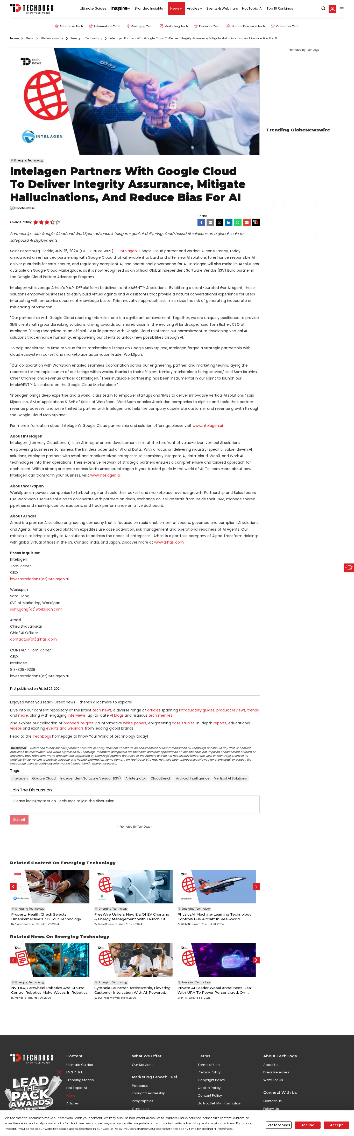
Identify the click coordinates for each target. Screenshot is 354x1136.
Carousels (140, 1108)
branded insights (78, 723)
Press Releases (276, 1072)
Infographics (142, 1100)
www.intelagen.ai (208, 425)
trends (253, 710)
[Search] (323, 8)
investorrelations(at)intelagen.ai (39, 579)
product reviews (230, 710)
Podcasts (140, 1085)
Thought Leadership (148, 1093)
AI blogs (117, 715)
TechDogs (42, 736)
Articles (193, 8)
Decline (307, 1125)
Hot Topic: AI (252, 8)
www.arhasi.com (169, 542)
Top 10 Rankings (280, 8)
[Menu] (341, 8)
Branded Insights (149, 8)
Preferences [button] (223, 1129)
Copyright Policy (211, 1080)
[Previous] (13, 886)
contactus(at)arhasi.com (33, 639)
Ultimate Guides (93, 8)
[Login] (332, 9)
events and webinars (65, 728)
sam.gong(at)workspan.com (36, 609)
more (23, 715)
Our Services (142, 1064)
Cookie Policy (209, 1087)
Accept (336, 1125)
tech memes (160, 715)
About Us (270, 1064)
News (175, 8)
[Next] (256, 886)
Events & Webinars (222, 8)
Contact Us (272, 1100)
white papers (134, 723)
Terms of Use (209, 1064)
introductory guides (197, 710)
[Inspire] (121, 8)
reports (220, 723)
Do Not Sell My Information (219, 1103)
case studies (183, 723)
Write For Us (273, 1080)
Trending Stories (80, 1080)
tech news (102, 710)
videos (16, 728)
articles (153, 710)
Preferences (278, 1125)
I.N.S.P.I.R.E (74, 1072)
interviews (77, 715)
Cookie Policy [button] (113, 1129)
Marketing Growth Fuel (154, 1077)
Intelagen (128, 251)
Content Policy (210, 1095)
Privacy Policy (209, 1072)
